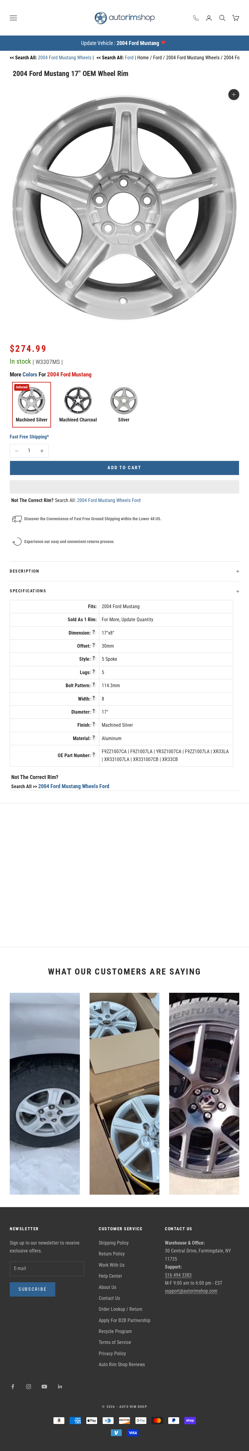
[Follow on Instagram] (29, 1386)
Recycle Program (115, 1331)
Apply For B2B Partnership (124, 1320)
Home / (145, 58)
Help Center (110, 1276)
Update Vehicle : (120, 43)
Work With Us (111, 1265)
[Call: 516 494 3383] (196, 18)
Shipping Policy (114, 1243)
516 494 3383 (178, 1275)
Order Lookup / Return (120, 1309)
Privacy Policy (112, 1353)
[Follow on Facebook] (13, 1386)
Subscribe (32, 1289)
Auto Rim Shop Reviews (122, 1364)
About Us (107, 1287)
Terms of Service (115, 1342)
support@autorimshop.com (191, 1291)
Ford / (159, 58)
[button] (124, 486)
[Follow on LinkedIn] (60, 1386)
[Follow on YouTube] (44, 1386)
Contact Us (109, 1298)
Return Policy (112, 1254)
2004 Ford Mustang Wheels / (195, 58)
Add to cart (124, 467)
